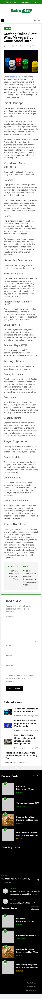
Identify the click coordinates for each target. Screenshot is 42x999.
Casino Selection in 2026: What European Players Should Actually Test (21, 756)
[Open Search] (35, 20)
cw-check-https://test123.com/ (23, 2)
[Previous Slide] (35, 2)
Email (9, 656)
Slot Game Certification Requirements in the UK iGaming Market (25, 723)
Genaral (19, 792)
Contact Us (31, 987)
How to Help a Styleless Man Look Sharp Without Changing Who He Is (27, 835)
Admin (8, 46)
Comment (11, 617)
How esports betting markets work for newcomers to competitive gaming (9, 2)
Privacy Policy (31, 990)
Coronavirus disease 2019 (27, 803)
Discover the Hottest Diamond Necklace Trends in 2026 (27, 820)
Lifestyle (19, 839)
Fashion (19, 823)
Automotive (20, 806)
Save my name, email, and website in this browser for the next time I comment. (20, 678)
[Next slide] (39, 2)
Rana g (18, 730)
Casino (8, 28)
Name (9, 646)
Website (9, 665)
